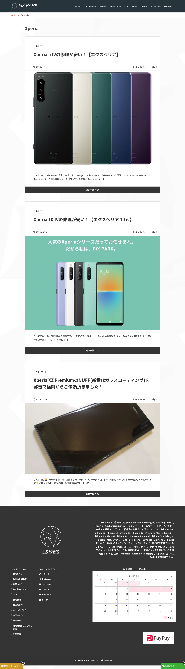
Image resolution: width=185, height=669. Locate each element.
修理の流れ (103, 6)
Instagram (47, 578)
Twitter (46, 589)
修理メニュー (79, 6)
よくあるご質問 (155, 6)
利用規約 (17, 634)
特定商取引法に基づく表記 (22, 627)
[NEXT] (170, 575)
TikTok (45, 573)
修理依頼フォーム (115, 6)
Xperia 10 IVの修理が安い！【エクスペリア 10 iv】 (84, 219)
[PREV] (97, 575)
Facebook (46, 594)
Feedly (45, 599)
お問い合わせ (168, 6)
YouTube (47, 584)
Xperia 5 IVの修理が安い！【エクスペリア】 (77, 54)
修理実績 (134, 6)
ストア (126, 6)
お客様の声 (144, 6)
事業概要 (17, 620)
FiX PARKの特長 (91, 6)
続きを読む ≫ (92, 189)
